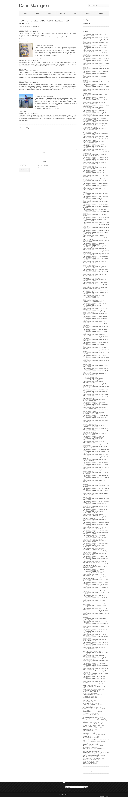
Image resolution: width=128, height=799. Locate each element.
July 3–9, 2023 (94, 457)
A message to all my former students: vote (93, 686)
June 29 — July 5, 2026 (95, 50)
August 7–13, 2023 (95, 444)
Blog (75, 13)
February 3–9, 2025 (96, 240)
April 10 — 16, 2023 (96, 488)
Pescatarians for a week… (89, 724)
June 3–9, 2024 (95, 331)
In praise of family (87, 759)
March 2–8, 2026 (95, 94)
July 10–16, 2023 (95, 454)
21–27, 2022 (94, 632)
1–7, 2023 (94, 480)
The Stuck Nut (86, 692)
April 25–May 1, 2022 (94, 619)
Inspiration (101, 13)
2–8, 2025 (95, 196)
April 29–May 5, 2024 (94, 345)
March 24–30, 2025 (96, 222)
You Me (62, 13)
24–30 (95, 652)
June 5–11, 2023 (95, 467)
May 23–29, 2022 (95, 608)
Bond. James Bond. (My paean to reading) (93, 739)
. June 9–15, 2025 (95, 193)
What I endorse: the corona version (91, 741)
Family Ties (86, 700)
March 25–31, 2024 (96, 358)
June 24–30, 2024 (95, 324)
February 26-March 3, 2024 (96, 368)
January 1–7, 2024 (95, 389)
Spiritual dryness (87, 736)
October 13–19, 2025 (95, 149)
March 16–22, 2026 (96, 89)
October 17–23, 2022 (95, 554)
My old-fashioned (87, 737)
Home (25, 13)
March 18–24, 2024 (96, 360)
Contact (87, 13)
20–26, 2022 (95, 598)
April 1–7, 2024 (95, 355)
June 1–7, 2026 (95, 60)
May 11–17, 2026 (95, 68)
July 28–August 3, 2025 (95, 178)
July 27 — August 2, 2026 (95, 40)
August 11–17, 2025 (94, 173)
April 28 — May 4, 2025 (95, 209)
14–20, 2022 (94, 634)
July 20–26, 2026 (95, 42)
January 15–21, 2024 (95, 384)
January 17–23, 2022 (95, 655)
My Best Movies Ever (88, 703)
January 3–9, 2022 (95, 660)
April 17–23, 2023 (95, 485)
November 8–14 (93, 681)
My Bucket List (86, 747)
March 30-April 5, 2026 (94, 84)
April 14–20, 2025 (95, 214)
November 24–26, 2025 (95, 134)
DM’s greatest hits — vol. (89, 758)
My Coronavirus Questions (89, 745)
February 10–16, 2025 (95, 238)
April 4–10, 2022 (95, 626)
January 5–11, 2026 (96, 115)
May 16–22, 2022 (95, 611)
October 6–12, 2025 (96, 152)
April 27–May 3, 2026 (94, 74)
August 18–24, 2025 (94, 170)
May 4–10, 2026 (95, 71)
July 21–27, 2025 (95, 180)
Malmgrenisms (86, 763)
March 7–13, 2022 (95, 637)
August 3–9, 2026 (95, 37)
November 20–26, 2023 (95, 405)
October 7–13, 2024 (96, 285)
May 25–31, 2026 (95, 63)
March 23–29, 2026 (96, 86)
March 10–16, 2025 (96, 227)
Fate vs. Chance (87, 729)
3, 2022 (95, 629)
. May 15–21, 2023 (95, 475)
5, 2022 (94, 605)
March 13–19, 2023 (96, 498)
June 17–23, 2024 (95, 326)
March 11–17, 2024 (96, 363)
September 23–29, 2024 (95, 290)
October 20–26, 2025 (95, 147)
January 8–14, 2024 (96, 386)
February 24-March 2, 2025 (96, 233)
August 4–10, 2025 (95, 175)
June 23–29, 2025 (95, 191)
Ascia (84, 730)
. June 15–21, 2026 (95, 55)
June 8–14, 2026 (95, 58)
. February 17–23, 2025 (95, 235)
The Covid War (86, 699)
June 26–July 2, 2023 (94, 460)
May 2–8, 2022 (94, 616)
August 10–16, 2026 (94, 35)
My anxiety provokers (88, 707)
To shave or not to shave (89, 727)
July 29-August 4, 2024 (94, 311)
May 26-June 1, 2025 (94, 199)
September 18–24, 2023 (95, 428)
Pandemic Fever (87, 690)
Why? (49, 13)
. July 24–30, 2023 (95, 449)
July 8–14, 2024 (95, 318)
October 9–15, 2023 (96, 420)
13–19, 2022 (95, 600)
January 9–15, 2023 (96, 522)
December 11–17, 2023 (95, 397)
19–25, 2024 (95, 371)
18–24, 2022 (95, 587)
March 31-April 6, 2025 (94, 220)
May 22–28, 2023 (95, 472)
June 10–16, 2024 (95, 329)
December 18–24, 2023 (95, 394)
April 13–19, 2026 (95, 79)
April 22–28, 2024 (95, 347)
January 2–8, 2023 (95, 524)
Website (44, 161)
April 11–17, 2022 (95, 624)
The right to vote (87, 744)
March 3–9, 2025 (95, 230)
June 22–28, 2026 (95, 53)
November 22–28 (93, 676)
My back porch (86, 757)
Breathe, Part (86, 713)
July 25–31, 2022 (95, 585)
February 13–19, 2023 (95, 509)
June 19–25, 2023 (95, 462)
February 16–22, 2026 (95, 100)
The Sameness (86, 716)
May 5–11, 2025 (95, 206)
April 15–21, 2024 (95, 350)
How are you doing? (88, 743)
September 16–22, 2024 (95, 293)
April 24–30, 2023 (95, 483)
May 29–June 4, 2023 (94, 470)
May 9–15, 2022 (95, 613)
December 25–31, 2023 (95, 392)
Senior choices (86, 696)
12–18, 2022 (95, 566)
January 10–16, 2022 (95, 658)
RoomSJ (85, 702)
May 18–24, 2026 (95, 66)
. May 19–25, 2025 (95, 201)
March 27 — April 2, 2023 (95, 494)
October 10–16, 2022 (95, 556)
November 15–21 (93, 678)
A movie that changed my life (90, 735)
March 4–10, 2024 (95, 365)
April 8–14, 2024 (95, 352)
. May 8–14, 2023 (95, 477)
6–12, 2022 (95, 603)
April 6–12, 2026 (95, 81)
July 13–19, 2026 (95, 45)
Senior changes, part (88, 694)
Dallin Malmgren (35, 26)
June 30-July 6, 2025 (94, 189)
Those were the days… (88, 711)
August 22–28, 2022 (94, 574)
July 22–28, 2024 (95, 313)
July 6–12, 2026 (95, 47)
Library (37, 13)
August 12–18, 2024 (94, 306)
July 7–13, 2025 (95, 185)
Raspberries (86, 693)
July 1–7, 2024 (94, 321)
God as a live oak (87, 714)
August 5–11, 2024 (95, 308)
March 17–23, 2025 (96, 225)
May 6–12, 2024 (95, 342)
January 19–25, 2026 (95, 110)
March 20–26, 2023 (96, 496)
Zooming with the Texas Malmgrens (92, 752)
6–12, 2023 (96, 501)
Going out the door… (88, 754)
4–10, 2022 (95, 592)
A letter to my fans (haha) (89, 704)
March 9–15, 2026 (95, 92)
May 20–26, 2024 (95, 337)
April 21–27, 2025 (95, 212)
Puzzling (85, 706)
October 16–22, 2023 (95, 418)
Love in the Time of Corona (90, 748)
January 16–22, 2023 (95, 520)
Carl (84, 710)
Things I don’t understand (89, 689)
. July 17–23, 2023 (95, 451)
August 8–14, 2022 (95, 579)
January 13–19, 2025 (95, 248)
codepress (106, 796)
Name (44, 152)
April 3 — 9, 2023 (95, 490)
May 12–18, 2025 (95, 204)
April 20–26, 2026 (95, 76)
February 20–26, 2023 (95, 507)
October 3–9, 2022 (95, 558)
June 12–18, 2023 (95, 464)
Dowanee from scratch (88, 697)
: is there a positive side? (91, 755)
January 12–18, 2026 (95, 113)
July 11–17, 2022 (95, 590)
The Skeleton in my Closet (89, 722)
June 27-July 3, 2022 (94, 595)
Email (44, 157)
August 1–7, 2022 (95, 582)
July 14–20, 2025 (95, 183)
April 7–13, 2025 (95, 217)
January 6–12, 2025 (96, 251)
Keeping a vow (86, 733)
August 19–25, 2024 (94, 303)
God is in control (87, 732)
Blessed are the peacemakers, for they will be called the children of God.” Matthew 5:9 (94, 719)
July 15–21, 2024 (95, 316)
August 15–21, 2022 (94, 577)
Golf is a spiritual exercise (89, 717)
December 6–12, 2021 (95, 671)
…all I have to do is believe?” (90, 709)
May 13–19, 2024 (95, 339)
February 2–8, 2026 (96, 105)
